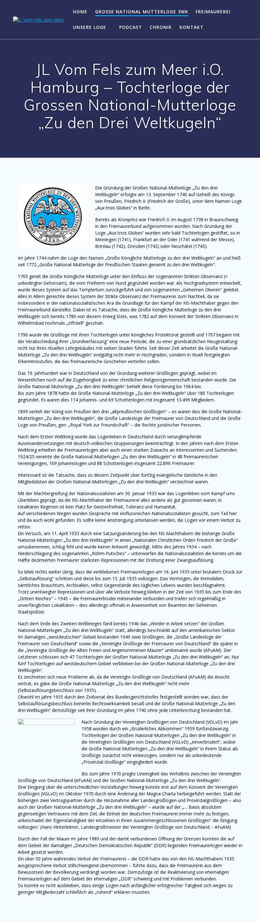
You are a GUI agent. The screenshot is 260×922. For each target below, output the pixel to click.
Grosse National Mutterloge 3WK (141, 12)
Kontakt (191, 27)
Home (80, 12)
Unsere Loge (89, 27)
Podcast (130, 27)
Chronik (161, 27)
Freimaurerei (213, 12)
